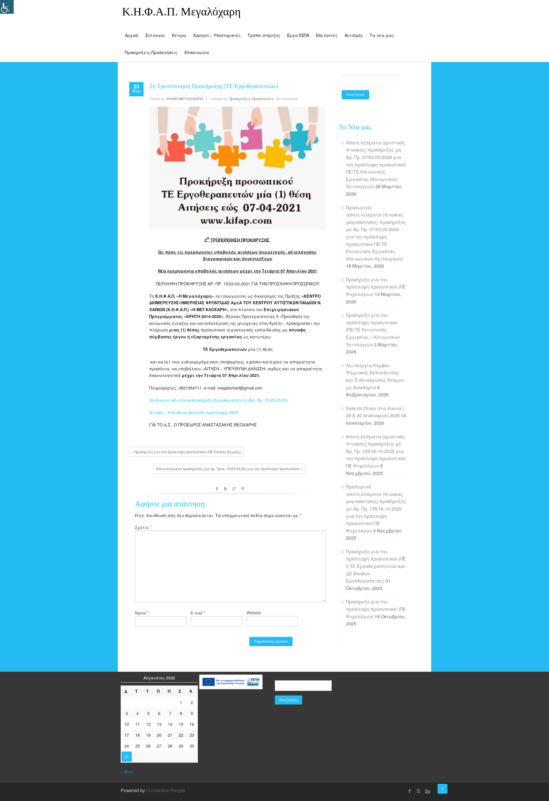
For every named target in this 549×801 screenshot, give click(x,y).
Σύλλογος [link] (155, 35)
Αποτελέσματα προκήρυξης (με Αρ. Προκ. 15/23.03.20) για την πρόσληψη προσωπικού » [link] (229, 468)
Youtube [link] (418, 791)
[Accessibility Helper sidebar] (7, 7)
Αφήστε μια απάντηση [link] (170, 504)
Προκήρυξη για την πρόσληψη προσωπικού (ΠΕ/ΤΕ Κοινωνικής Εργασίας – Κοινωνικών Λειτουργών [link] (373, 329)
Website (253, 612)
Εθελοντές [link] (327, 35)
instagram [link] (427, 791)
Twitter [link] (225, 488)
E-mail (196, 613)
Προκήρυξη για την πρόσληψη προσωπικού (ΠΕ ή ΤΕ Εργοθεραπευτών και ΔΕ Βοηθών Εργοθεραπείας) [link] (376, 566)
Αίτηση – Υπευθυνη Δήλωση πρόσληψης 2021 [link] (193, 412)
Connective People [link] (165, 790)
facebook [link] (217, 488)
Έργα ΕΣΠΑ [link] (298, 35)
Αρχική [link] (131, 35)
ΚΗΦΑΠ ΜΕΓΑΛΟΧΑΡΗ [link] (184, 98)
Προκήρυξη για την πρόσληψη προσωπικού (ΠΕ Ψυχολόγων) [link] (376, 286)
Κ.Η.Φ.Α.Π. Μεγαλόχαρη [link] (181, 11)
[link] (136, 87)
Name (140, 613)
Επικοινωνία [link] (196, 52)
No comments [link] (287, 98)
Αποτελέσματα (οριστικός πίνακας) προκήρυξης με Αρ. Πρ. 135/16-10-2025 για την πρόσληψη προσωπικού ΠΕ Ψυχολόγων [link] (376, 451)
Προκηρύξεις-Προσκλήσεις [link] (151, 52)
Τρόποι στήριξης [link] (264, 35)
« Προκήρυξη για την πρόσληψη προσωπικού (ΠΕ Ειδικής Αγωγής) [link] (186, 451)
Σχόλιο (143, 527)
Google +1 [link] (234, 488)
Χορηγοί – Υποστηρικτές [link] (217, 35)
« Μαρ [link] (127, 771)
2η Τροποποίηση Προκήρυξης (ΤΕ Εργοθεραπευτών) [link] (213, 86)
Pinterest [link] (242, 488)
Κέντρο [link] (179, 35)
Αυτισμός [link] (354, 35)
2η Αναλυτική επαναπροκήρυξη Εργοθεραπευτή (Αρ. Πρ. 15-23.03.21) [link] (218, 400)
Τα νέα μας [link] (382, 35)
